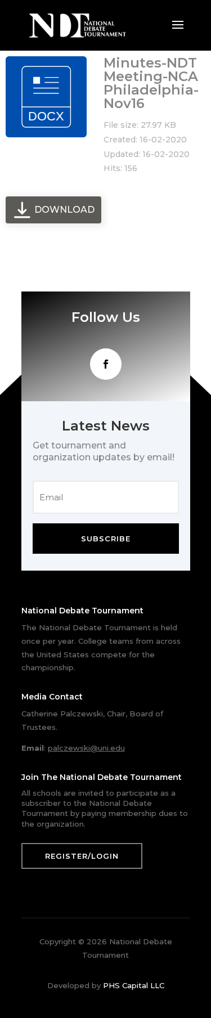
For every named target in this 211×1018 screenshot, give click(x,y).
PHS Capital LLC (133, 985)
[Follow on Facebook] (106, 364)
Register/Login (82, 855)
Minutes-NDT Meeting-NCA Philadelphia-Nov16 (151, 83)
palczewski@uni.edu (86, 747)
